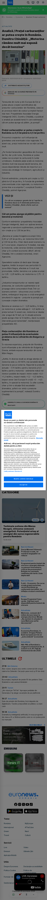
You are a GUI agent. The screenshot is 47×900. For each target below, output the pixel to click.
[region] (23, 450)
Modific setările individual (23, 479)
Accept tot (23, 485)
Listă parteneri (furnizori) (13, 471)
